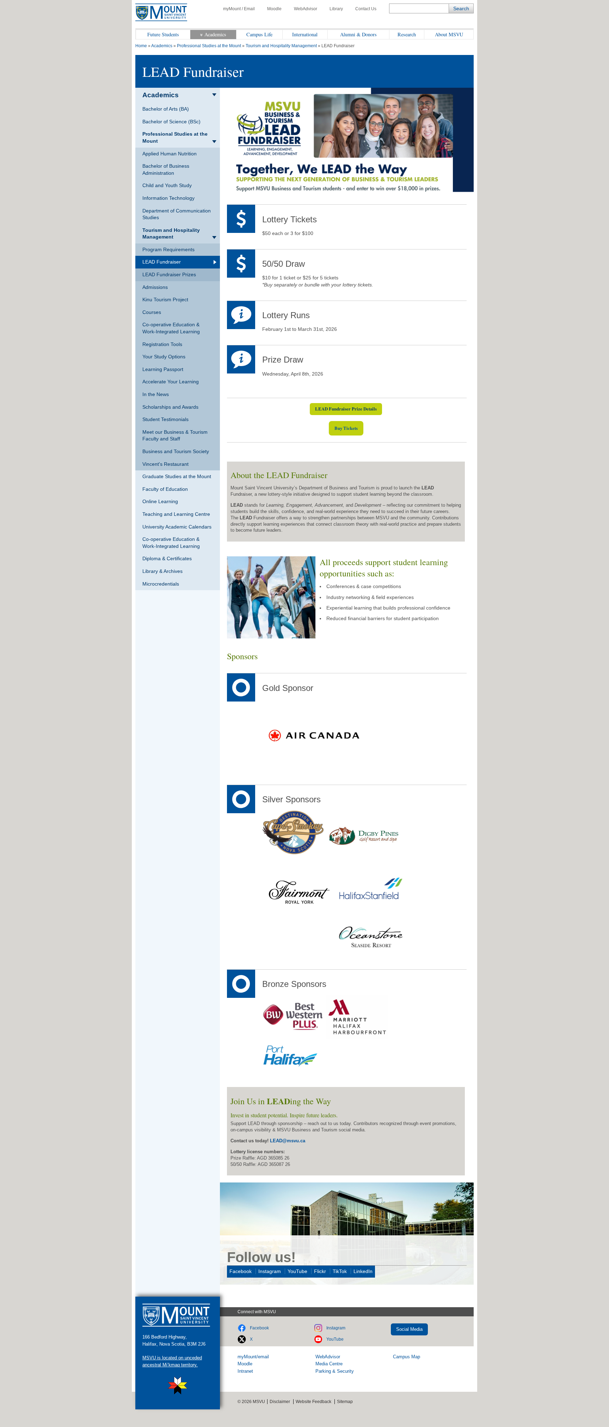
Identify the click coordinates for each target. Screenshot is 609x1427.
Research (407, 34)
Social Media (409, 1329)
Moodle (274, 8)
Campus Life (259, 34)
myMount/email (253, 1356)
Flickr (320, 1271)
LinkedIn (363, 1271)
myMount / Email (239, 8)
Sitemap (345, 1401)
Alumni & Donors (358, 34)
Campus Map (406, 1356)
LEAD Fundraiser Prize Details (346, 409)
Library (336, 8)
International (305, 34)
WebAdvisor (305, 8)
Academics (215, 34)
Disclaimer (280, 1401)
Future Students (163, 34)
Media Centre (329, 1363)
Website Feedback (313, 1401)
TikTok (340, 1271)
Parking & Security (334, 1371)
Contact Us (365, 8)
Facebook (240, 1271)
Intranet (245, 1371)
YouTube (297, 1271)
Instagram (269, 1271)
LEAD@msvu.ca (287, 1140)
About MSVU (449, 34)
